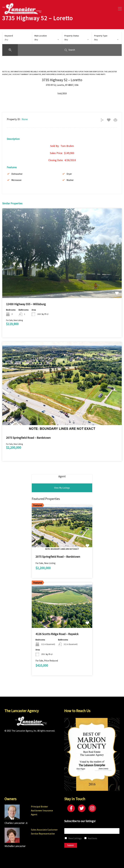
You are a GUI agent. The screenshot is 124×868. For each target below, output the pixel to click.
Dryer (69, 173)
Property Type (100, 35)
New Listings (75, 838)
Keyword (9, 35)
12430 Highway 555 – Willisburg (26, 304)
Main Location (40, 35)
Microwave (16, 180)
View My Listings (62, 487)
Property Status (71, 35)
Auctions (92, 838)
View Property (62, 280)
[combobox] (47, 39)
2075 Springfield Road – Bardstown (28, 437)
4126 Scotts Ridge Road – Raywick (57, 634)
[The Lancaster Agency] (22, 12)
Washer (70, 180)
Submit (70, 845)
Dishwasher (17, 173)
